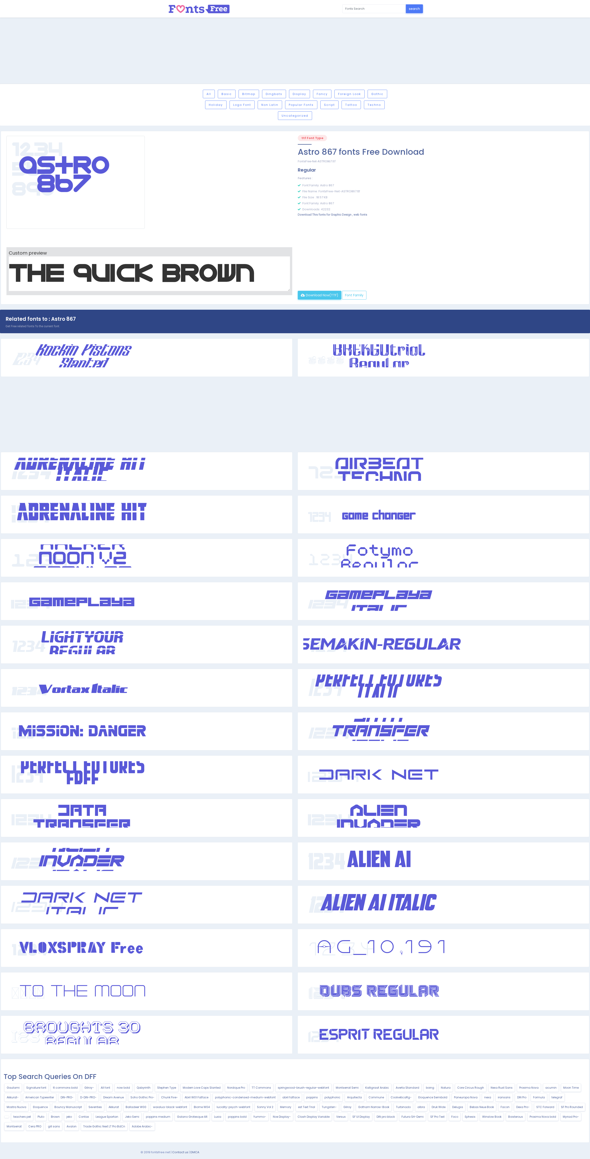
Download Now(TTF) (321, 295)
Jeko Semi (132, 1117)
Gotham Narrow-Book (373, 1107)
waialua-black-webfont (170, 1107)
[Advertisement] (295, 51)
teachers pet (22, 1117)
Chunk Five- (169, 1097)
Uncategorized (295, 116)
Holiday (216, 105)
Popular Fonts (301, 105)
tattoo (351, 105)
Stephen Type (166, 1088)
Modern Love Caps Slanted (202, 1088)
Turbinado (403, 1107)
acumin (551, 1088)
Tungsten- (329, 1107)
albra (421, 1107)
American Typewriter (39, 1097)
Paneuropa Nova (466, 1097)
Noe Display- (282, 1117)
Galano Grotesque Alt (192, 1117)
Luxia (217, 1117)
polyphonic (332, 1097)
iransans (504, 1097)
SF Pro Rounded (572, 1107)
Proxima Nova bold (543, 1117)
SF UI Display (361, 1117)
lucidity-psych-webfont (233, 1107)
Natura (446, 1088)
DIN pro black (386, 1117)
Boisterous (515, 1117)
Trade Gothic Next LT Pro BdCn (104, 1126)
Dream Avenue (113, 1097)
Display (299, 94)
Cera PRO (34, 1126)
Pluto (41, 1117)
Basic (226, 94)
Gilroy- (89, 1088)
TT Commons (261, 1088)
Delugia (457, 1107)
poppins (312, 1097)
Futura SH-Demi (412, 1117)
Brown (55, 1117)
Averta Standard (407, 1088)
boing (430, 1088)
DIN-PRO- (67, 1097)
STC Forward (545, 1107)
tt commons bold (65, 1088)
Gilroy (347, 1107)
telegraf (557, 1097)
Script (329, 105)
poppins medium (158, 1117)
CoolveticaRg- (401, 1097)
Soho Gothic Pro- (142, 1097)
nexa (487, 1097)
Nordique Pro (236, 1088)
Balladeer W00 (136, 1107)
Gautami (13, 1088)
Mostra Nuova (16, 1107)
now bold (123, 1088)
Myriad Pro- (571, 1117)
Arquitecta (354, 1097)
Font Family (354, 295)
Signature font (36, 1088)
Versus (341, 1117)
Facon (505, 1107)
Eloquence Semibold (432, 1097)
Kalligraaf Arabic (377, 1088)
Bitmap (248, 94)
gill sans (54, 1126)
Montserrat (14, 1126)
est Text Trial (306, 1107)
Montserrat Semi (347, 1088)
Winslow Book (492, 1117)
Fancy (322, 94)
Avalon (72, 1126)
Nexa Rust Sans (502, 1088)
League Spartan (107, 1117)
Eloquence (40, 1107)
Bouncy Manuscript (68, 1107)
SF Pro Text (437, 1117)
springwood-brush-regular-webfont (303, 1088)
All (208, 94)
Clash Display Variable (314, 1117)
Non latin (269, 105)
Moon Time (571, 1088)
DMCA (194, 1152)
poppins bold (237, 1117)
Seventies (95, 1107)
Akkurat (114, 1107)
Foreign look (349, 94)
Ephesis (470, 1117)
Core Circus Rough (470, 1088)
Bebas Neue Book (482, 1107)
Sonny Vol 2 (265, 1107)
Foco (454, 1117)
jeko (69, 1117)
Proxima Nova (529, 1088)
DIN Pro (521, 1097)
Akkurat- (13, 1097)
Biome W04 (202, 1107)
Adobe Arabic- (142, 1126)
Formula (539, 1097)
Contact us (180, 1152)
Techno (374, 105)
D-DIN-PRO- (88, 1097)
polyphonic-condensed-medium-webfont (245, 1097)
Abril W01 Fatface (196, 1097)
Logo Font (242, 105)
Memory (285, 1107)
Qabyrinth (143, 1088)
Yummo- (259, 1117)
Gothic (377, 94)
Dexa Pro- (523, 1107)
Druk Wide (438, 1107)
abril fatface (291, 1097)
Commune (376, 1097)
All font (105, 1088)
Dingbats (274, 94)
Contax (84, 1117)
